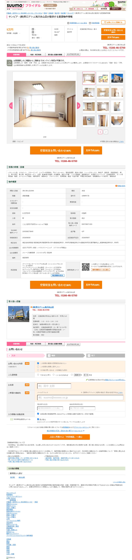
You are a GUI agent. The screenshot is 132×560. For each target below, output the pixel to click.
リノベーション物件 (13, 520)
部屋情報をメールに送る (78, 23)
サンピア (70, 13)
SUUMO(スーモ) (122, 2)
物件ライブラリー (12, 533)
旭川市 (57, 13)
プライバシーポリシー (81, 427)
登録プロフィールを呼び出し (115, 380)
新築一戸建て (11, 515)
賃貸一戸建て (11, 508)
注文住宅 (9, 522)
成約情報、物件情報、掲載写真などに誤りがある (62, 458)
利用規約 (66, 427)
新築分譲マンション (13, 511)
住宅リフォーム (11, 524)
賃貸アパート (11, 506)
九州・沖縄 (10, 554)
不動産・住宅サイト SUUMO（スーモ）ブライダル (24, 13)
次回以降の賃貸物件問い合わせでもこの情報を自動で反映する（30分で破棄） (67, 414)
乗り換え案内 (34, 47)
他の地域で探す (50, 9)
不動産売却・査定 (12, 526)
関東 (8, 543)
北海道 (50, 13)
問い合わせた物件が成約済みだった (20, 460)
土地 (8, 519)
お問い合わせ (11, 498)
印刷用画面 (95, 23)
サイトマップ (11, 493)
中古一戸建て (11, 517)
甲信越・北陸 (11, 545)
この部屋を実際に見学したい (50, 367)
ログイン (115, 8)
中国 (8, 552)
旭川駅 (63, 13)
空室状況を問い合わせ (113, 31)
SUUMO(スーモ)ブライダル (24, 7)
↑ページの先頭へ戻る (119, 482)
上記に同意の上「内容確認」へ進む (66, 437)
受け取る (43, 419)
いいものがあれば (62, 375)
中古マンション (11, 513)
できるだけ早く (45, 375)
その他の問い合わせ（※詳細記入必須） (54, 370)
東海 (8, 546)
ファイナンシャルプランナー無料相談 (19, 535)
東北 (8, 541)
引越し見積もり (11, 530)
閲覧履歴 (91, 9)
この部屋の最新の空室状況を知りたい (53, 363)
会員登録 (104, 8)
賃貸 (45, 13)
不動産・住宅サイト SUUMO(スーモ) (19, 502)
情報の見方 (121, 186)
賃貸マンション (11, 504)
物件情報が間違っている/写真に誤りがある (23, 458)
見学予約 (113, 37)
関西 (8, 548)
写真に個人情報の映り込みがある (19, 462)
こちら (121, 141)
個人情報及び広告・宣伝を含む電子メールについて (64, 431)
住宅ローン (10, 532)
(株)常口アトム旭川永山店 (43, 307)
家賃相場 (9, 509)
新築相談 (9, 528)
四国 (8, 550)
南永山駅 (22, 477)
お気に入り (79, 9)
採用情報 (13, 500)
